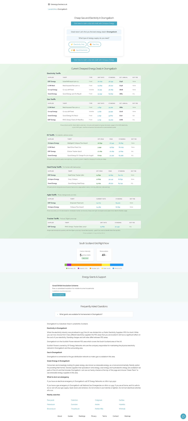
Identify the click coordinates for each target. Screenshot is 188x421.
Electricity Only (77, 44)
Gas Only (94, 44)
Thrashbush (75, 409)
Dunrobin (74, 404)
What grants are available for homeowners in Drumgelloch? (81, 314)
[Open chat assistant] (183, 416)
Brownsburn (51, 409)
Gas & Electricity (79, 50)
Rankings (82, 416)
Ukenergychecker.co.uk (59, 4)
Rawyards (50, 400)
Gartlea (121, 400)
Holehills (122, 404)
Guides (70, 416)
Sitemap (127, 416)
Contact (116, 416)
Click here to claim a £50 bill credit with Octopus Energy (94, 23)
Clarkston (74, 400)
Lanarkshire (52, 9)
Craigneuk (98, 400)
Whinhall (122, 409)
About (59, 416)
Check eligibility (59, 295)
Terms (104, 416)
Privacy (93, 416)
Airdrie (97, 404)
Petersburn (51, 404)
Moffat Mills (99, 409)
